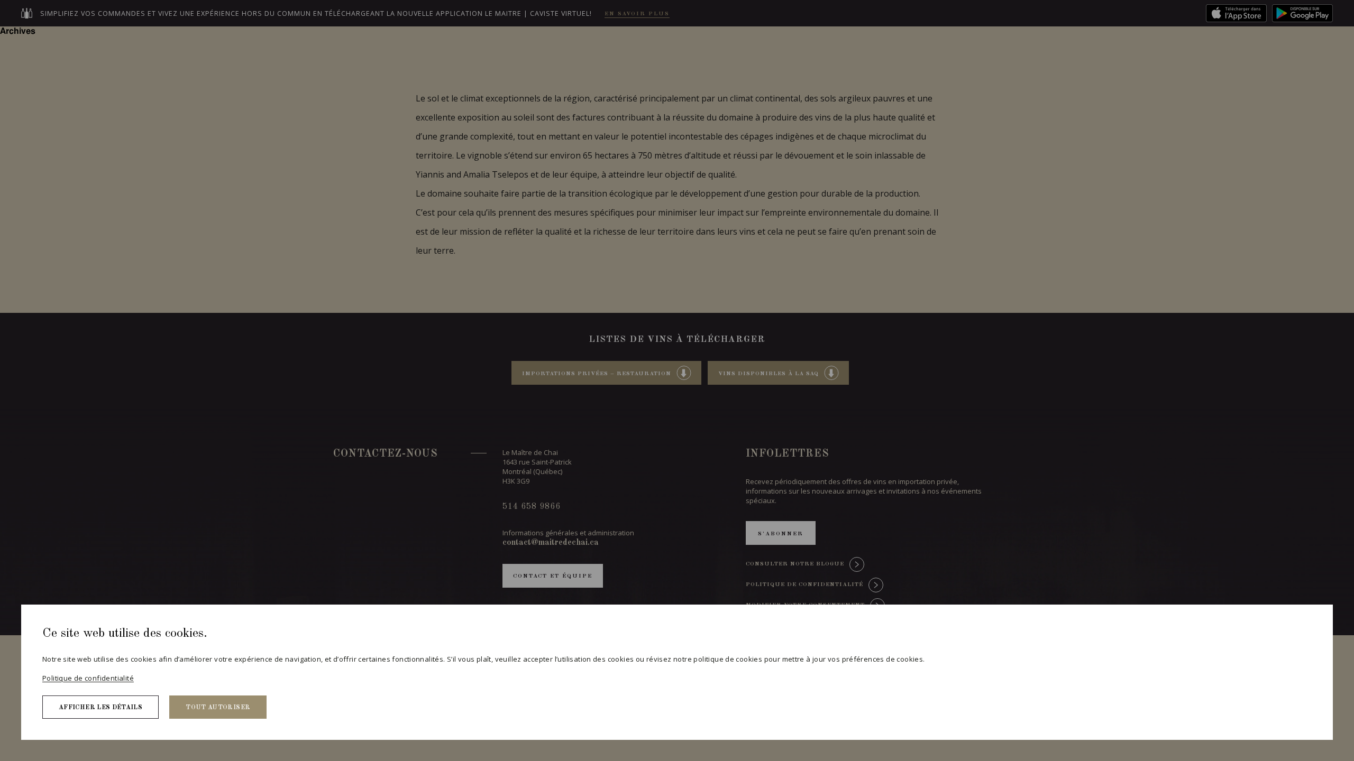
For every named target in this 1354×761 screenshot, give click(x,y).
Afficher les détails (100, 707)
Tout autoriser (218, 707)
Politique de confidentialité (88, 678)
